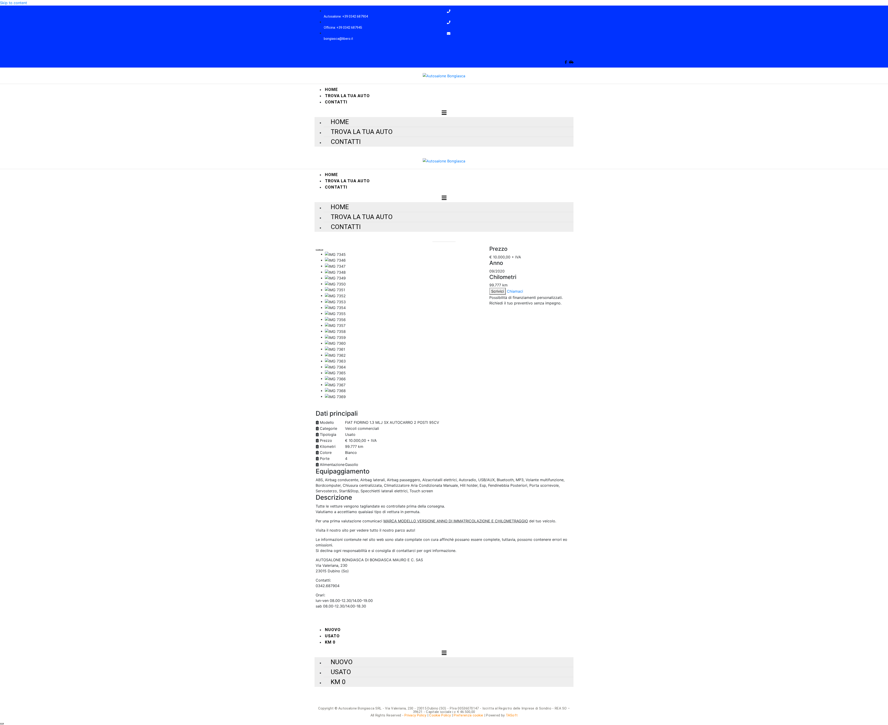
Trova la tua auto (347, 95)
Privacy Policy (415, 715)
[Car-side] (571, 62)
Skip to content (13, 2)
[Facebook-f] (566, 62)
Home (331, 89)
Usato (332, 635)
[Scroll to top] (2, 723)
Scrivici (497, 291)
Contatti (336, 101)
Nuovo (333, 629)
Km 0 (330, 642)
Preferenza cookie (468, 715)
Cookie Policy (440, 715)
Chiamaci (515, 291)
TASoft (512, 715)
